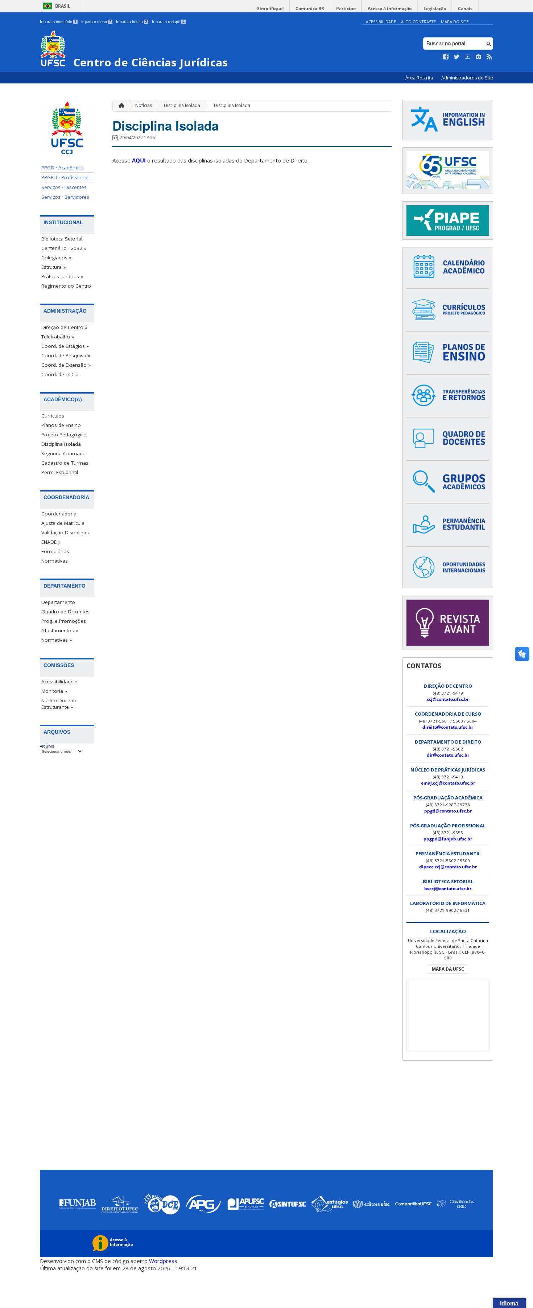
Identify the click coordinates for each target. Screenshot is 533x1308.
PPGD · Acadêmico (62, 167)
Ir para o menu (96, 22)
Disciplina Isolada (61, 444)
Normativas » (56, 640)
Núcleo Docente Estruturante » (59, 703)
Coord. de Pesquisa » (65, 355)
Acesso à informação (390, 8)
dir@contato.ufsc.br (448, 755)
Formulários (55, 551)
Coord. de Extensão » (66, 365)
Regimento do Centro (66, 286)
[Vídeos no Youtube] (468, 57)
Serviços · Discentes (64, 187)
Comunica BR (310, 8)
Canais (465, 8)
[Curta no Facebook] (446, 57)
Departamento (58, 602)
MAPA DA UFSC (448, 969)
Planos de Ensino (61, 425)
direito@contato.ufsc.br (447, 727)
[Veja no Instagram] (479, 57)
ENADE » (51, 542)
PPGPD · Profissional (64, 177)
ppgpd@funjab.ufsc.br (447, 839)
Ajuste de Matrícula (62, 523)
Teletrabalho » (57, 336)
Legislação (434, 8)
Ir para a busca (131, 22)
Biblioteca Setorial (61, 238)
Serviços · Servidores (65, 197)
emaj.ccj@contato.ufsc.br (448, 783)
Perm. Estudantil (59, 472)
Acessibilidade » (59, 681)
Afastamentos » (59, 630)
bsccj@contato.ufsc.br (447, 888)
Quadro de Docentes (65, 611)
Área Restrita (419, 78)
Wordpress (163, 1260)
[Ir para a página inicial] (120, 105)
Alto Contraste (418, 21)
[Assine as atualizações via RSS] (489, 57)
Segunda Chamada (63, 453)
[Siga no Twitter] (457, 57)
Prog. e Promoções (63, 621)
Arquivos (47, 746)
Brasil (62, 6)
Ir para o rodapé (168, 22)
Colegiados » (56, 257)
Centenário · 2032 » (63, 248)
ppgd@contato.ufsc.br (448, 811)
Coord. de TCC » (60, 374)
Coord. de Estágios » (65, 346)
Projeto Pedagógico (64, 434)
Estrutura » (53, 267)
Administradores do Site (467, 78)
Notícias (143, 105)
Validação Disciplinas (65, 532)
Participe (346, 8)
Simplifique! (270, 8)
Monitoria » (54, 691)
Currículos (52, 415)
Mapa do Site (454, 21)
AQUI (139, 160)
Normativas (54, 561)
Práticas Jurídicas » (62, 276)
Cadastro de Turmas (64, 463)
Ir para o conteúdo (58, 22)
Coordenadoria (59, 513)
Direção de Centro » (64, 327)
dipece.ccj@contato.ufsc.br (448, 866)
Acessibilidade (381, 21)
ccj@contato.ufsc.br (448, 699)
